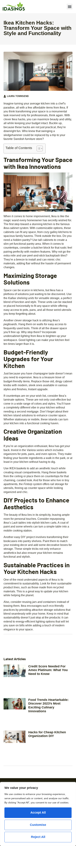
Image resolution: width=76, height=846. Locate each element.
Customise (38, 825)
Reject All (38, 837)
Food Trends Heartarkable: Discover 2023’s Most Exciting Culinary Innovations (48, 705)
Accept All (38, 812)
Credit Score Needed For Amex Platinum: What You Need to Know (48, 670)
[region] (38, 814)
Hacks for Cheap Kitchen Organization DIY (47, 734)
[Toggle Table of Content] (38, 148)
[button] (69, 6)
